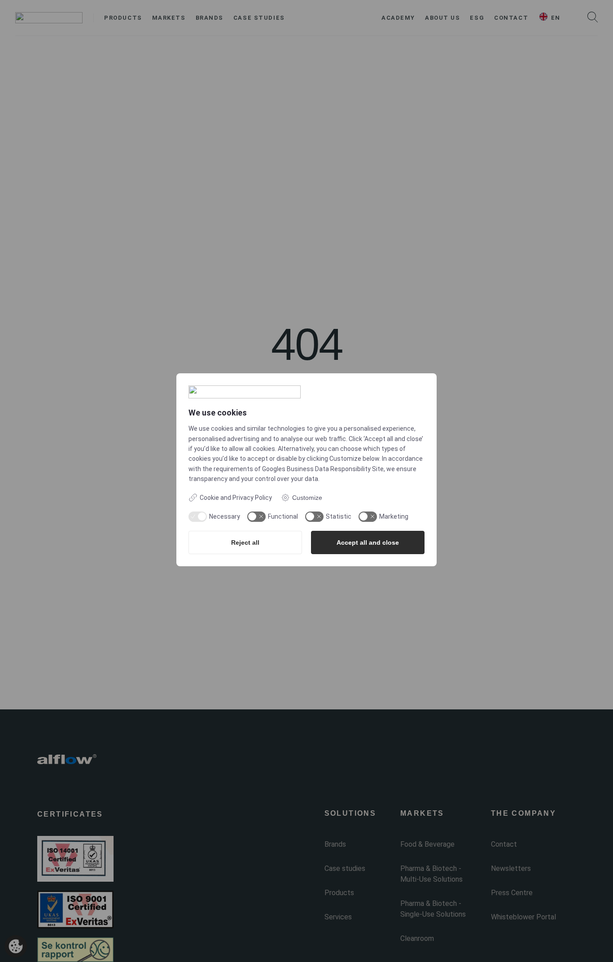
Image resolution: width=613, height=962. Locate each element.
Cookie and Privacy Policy (236, 497)
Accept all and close (368, 542)
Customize (307, 497)
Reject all (245, 542)
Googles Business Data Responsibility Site (323, 468)
